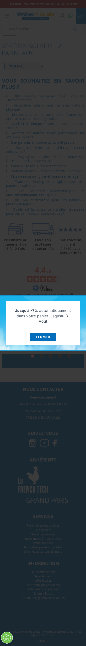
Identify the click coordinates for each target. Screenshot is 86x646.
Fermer (43, 337)
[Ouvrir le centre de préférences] (7, 638)
